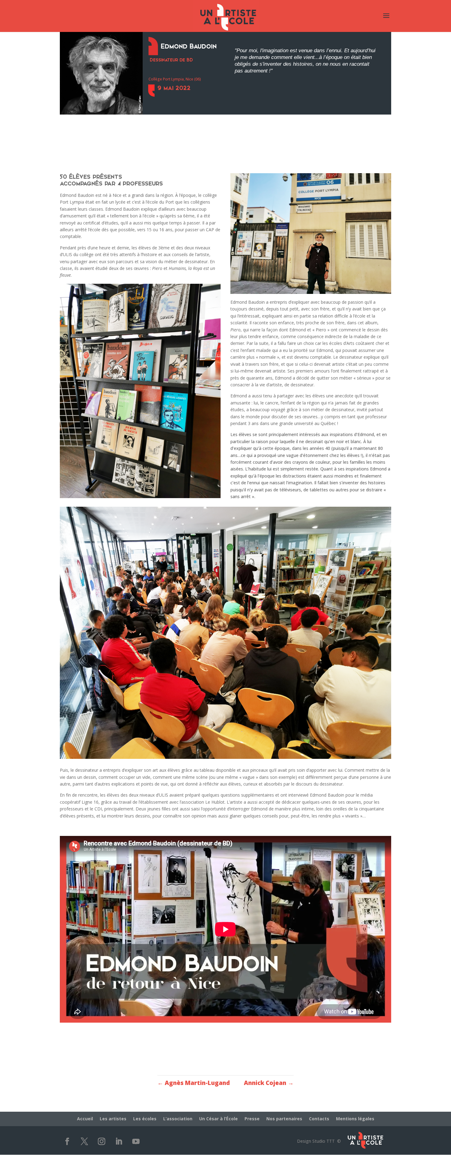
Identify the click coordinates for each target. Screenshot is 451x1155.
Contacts (319, 1119)
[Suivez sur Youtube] (136, 1141)
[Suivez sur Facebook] (67, 1141)
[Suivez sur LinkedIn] (118, 1141)
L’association (177, 1119)
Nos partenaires (284, 1119)
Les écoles (144, 1119)
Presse (252, 1119)
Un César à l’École (218, 1119)
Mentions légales (355, 1119)
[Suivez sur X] (84, 1141)
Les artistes (113, 1119)
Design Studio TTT (316, 1141)
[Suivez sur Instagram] (101, 1141)
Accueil (85, 1119)
